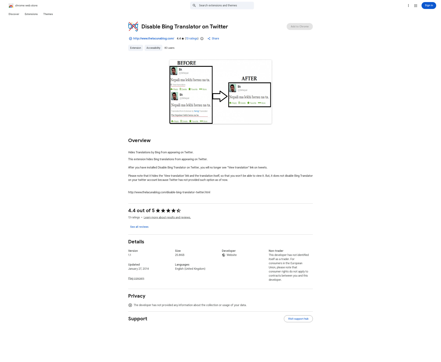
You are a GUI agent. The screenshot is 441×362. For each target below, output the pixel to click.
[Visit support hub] (298, 319)
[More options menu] (408, 5)
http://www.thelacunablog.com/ (153, 38)
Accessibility (153, 47)
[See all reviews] (139, 227)
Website (232, 255)
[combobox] (226, 5)
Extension (135, 47)
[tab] (14, 14)
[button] (415, 5)
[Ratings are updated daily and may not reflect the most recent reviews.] (201, 38)
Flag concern (136, 278)
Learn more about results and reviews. (167, 217)
